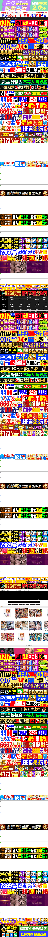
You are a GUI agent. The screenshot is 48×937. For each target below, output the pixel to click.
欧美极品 (45, 297)
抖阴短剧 (45, 311)
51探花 (28, 306)
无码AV (4, 306)
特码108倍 (24, 604)
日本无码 (29, 297)
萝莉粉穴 (45, 309)
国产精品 (12, 297)
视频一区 (4, 297)
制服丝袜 (45, 299)
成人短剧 (29, 311)
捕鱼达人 (12, 304)
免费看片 (12, 309)
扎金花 (45, 304)
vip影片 (13, 604)
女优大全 (45, 306)
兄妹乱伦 (20, 311)
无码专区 (4, 309)
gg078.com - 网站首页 (11, 18)
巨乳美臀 (29, 299)
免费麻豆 (37, 309)
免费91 (20, 309)
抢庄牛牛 (20, 304)
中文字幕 (20, 299)
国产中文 (12, 311)
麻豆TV (20, 306)
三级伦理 (12, 299)
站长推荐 (4, 302)
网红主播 (20, 297)
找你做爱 (29, 302)
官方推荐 (4, 304)
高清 (38, 599)
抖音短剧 (12, 306)
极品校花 (37, 311)
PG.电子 (35, 604)
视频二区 (4, 299)
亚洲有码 (37, 297)
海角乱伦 (29, 309)
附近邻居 (12, 302)
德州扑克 (29, 304)
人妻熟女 (37, 299)
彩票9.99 (37, 304)
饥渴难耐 (20, 302)
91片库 (36, 306)
